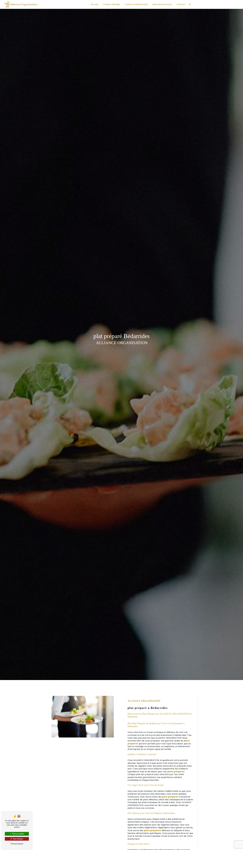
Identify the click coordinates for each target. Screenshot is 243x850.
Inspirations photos (162, 4)
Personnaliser (17, 844)
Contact (181, 4)
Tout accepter (17, 834)
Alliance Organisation (24, 4)
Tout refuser (17, 839)
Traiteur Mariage (111, 4)
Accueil (94, 4)
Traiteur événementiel (136, 4)
